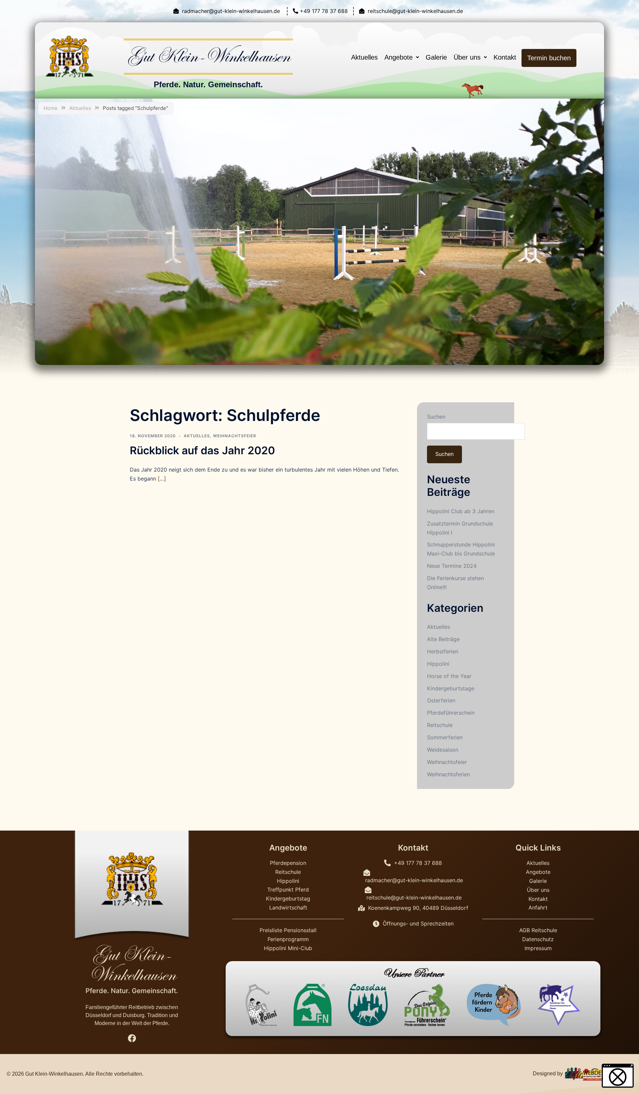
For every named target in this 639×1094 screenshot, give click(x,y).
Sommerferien (445, 737)
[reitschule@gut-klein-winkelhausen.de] (412, 11)
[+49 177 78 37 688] (320, 11)
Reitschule (440, 725)
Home (51, 108)
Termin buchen (549, 58)
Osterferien (441, 700)
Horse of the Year (449, 676)
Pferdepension (288, 863)
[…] (162, 478)
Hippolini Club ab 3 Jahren (460, 511)
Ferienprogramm (288, 939)
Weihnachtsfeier (234, 435)
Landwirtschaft (288, 907)
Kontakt (506, 57)
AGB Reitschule (538, 930)
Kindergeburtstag (288, 898)
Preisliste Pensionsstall (288, 930)
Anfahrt (538, 907)
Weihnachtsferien (448, 774)
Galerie (436, 57)
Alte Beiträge (443, 639)
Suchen (436, 416)
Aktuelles (364, 57)
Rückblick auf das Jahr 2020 (202, 450)
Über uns (467, 57)
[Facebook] (132, 1038)
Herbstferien (442, 651)
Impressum (538, 948)
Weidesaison (442, 749)
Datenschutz (538, 939)
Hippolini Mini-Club (288, 948)
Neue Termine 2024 (452, 565)
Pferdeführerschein (451, 712)
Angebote (398, 57)
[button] (401, 57)
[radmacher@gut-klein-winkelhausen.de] (227, 11)
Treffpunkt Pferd (288, 889)
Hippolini (438, 663)
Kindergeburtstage (450, 688)
